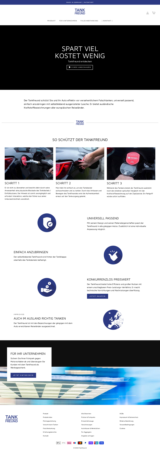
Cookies (122, 428)
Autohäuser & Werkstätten (90, 428)
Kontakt (46, 436)
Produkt (51, 21)
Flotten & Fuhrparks (88, 417)
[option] (80, 2)
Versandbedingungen (127, 425)
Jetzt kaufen (97, 296)
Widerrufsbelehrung (126, 421)
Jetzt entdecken (23, 375)
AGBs (122, 413)
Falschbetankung (89, 21)
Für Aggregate (86, 432)
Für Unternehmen (68, 21)
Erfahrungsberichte (50, 432)
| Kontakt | (107, 21)
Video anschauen (81, 67)
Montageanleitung (49, 421)
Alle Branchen (86, 413)
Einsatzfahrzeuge (87, 421)
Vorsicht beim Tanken (50, 425)
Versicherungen (86, 425)
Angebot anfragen (87, 436)
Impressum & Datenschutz (129, 417)
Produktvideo (47, 417)
